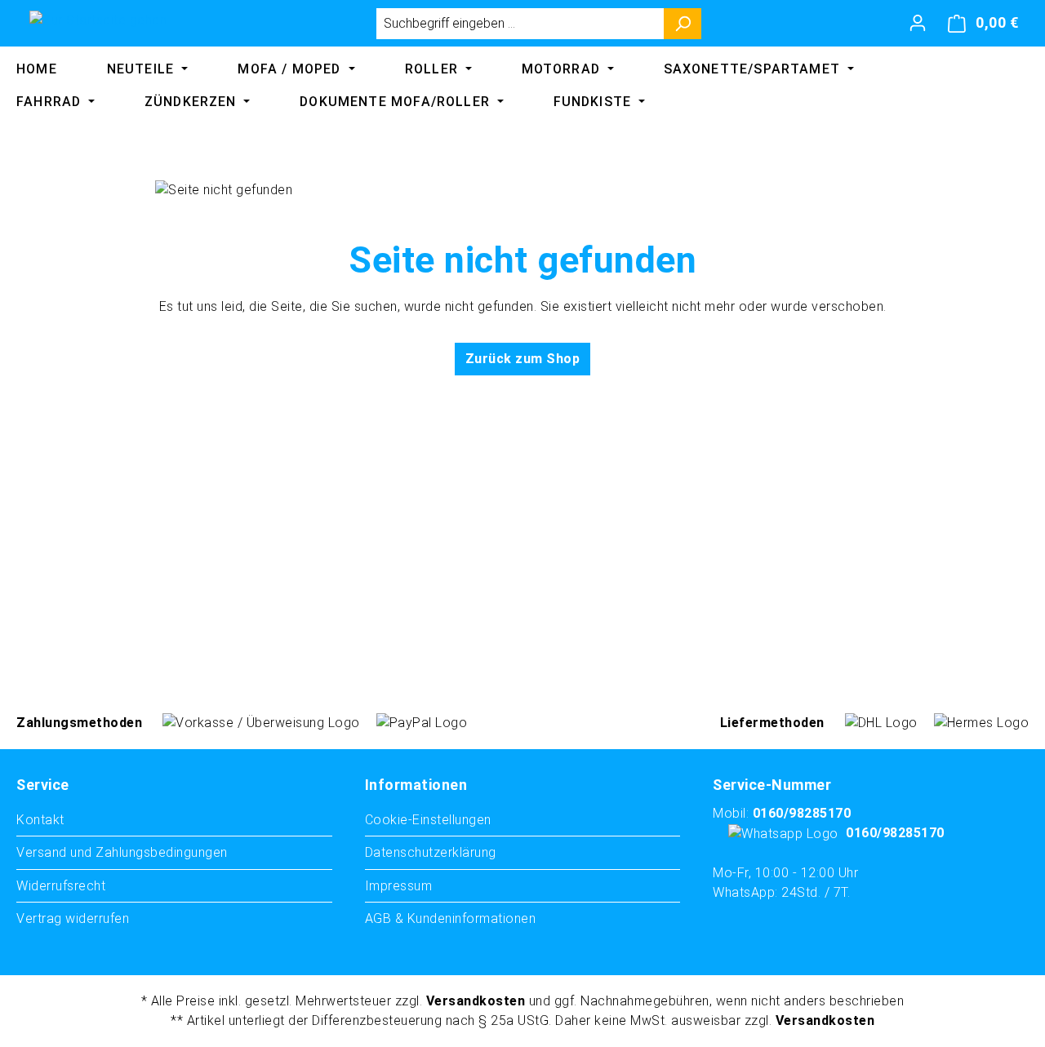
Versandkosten (476, 1001)
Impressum (399, 886)
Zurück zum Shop (522, 358)
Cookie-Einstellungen (428, 819)
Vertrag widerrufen (72, 918)
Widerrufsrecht (60, 886)
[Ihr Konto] (917, 23)
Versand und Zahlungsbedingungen (122, 852)
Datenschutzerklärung (430, 852)
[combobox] (520, 23)
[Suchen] (683, 23)
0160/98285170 (802, 813)
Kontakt (40, 819)
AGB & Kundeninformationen (450, 918)
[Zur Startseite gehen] (98, 20)
